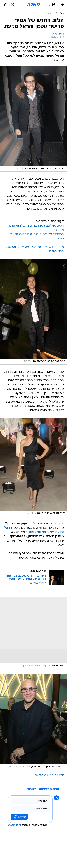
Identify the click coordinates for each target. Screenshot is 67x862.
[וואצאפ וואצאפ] (12, 4)
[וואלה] (33, 4)
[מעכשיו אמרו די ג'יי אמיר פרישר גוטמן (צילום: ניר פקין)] (33, 119)
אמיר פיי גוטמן (56, 775)
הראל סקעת (41, 775)
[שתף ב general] (6, 4)
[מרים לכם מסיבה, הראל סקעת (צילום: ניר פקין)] (33, 312)
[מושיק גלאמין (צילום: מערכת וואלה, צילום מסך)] (33, 633)
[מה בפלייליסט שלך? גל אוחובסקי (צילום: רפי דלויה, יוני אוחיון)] (33, 722)
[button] (52, 4)
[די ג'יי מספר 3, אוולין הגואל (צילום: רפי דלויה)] (33, 467)
